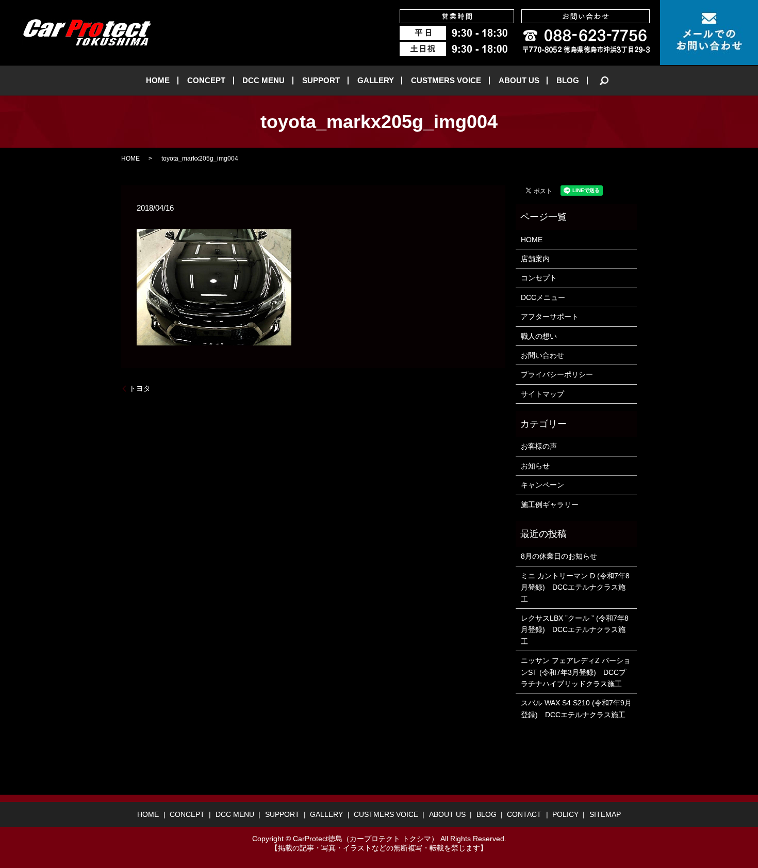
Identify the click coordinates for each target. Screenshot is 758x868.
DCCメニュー (543, 297)
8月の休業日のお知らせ (559, 556)
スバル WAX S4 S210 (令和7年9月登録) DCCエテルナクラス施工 (576, 708)
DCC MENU (263, 80)
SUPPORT (321, 80)
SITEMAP (605, 814)
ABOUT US (519, 80)
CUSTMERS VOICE (446, 80)
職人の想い (539, 336)
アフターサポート (550, 316)
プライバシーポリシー (557, 374)
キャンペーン (542, 485)
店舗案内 (535, 259)
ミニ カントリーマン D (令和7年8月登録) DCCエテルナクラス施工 (575, 587)
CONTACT (524, 814)
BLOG (567, 80)
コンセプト (539, 278)
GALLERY (375, 80)
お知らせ (535, 466)
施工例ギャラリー (550, 504)
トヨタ (140, 388)
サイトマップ (542, 394)
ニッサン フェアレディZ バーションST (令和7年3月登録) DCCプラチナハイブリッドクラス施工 (576, 672)
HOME (158, 80)
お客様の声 (539, 446)
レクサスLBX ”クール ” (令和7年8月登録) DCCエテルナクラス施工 (575, 629)
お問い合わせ (542, 355)
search (604, 80)
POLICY (565, 814)
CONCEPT (206, 80)
